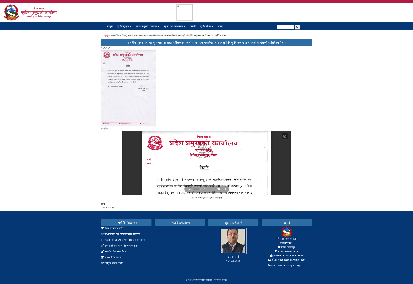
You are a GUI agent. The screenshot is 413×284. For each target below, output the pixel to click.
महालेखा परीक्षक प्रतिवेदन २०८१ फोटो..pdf (206, 198)
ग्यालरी (193, 26)
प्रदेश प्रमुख (123, 26)
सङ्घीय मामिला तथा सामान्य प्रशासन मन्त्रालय (125, 239)
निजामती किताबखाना (113, 257)
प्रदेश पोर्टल (206, 26)
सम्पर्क (220, 26)
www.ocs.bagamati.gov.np (291, 265)
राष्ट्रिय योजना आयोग (114, 263)
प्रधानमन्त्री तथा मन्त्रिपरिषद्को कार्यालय (122, 234)
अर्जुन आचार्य (233, 256)
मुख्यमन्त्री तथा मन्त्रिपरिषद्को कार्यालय (121, 245)
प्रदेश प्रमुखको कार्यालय (147, 26)
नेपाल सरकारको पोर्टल (114, 228)
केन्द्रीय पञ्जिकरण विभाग (115, 251)
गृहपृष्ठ (110, 26)
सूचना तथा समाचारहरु (173, 26)
